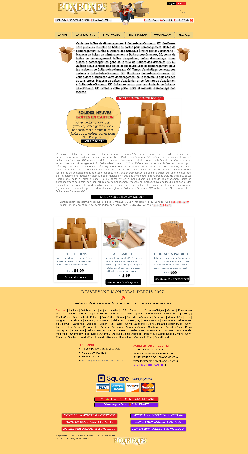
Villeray (186, 313)
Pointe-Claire (63, 317)
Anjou (103, 310)
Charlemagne (136, 330)
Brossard (105, 320)
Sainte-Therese (116, 330)
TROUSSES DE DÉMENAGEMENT (154, 361)
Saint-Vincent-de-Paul (80, 337)
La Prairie (116, 323)
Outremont (135, 310)
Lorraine (168, 330)
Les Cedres (102, 327)
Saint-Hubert (161, 337)
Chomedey (76, 333)
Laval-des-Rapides (106, 337)
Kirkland (94, 317)
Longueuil (61, 320)
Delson (103, 323)
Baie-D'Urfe (108, 317)
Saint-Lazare (155, 327)
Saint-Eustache (96, 330)
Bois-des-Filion (174, 327)
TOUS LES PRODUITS (147, 349)
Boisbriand (117, 327)
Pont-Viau (149, 333)
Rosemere (78, 330)
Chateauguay (132, 320)
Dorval (120, 317)
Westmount (168, 320)
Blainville (117, 320)
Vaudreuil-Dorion (136, 327)
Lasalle (114, 310)
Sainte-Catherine (135, 323)
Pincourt (88, 327)
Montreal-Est (175, 317)
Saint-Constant (156, 323)
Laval (187, 317)
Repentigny (91, 320)
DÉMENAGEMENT (164, 357)
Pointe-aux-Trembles (79, 313)
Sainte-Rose (165, 333)
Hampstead (125, 337)
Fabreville (90, 333)
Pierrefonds (116, 313)
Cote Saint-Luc (150, 320)
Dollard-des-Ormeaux (139, 317)
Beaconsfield (80, 317)
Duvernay (104, 333)
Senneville (159, 317)
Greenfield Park (143, 337)
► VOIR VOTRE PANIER (148, 365)
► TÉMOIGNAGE (88, 356)
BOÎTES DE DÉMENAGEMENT (152, 353)
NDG (123, 310)
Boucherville (175, 323)
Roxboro (130, 313)
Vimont (179, 333)
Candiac (91, 323)
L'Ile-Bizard (100, 313)
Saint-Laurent (171, 313)
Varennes (78, 323)
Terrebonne (75, 320)
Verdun (171, 310)
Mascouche (153, 330)
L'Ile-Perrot (74, 327)
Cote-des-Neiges (154, 310)
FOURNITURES (143, 357)
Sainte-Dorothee (132, 333)
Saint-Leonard (89, 310)
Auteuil (116, 333)
